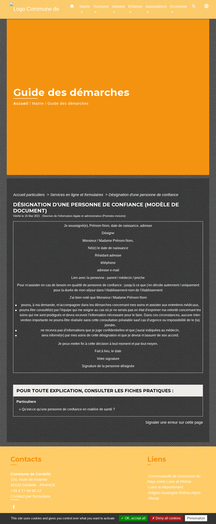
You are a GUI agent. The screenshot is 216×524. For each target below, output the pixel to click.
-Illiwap (153, 498)
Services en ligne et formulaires (77, 195)
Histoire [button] (118, 6)
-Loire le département (165, 487)
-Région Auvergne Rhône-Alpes (174, 493)
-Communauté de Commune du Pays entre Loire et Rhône (173, 479)
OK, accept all (135, 518)
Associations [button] (156, 6)
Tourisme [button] (101, 6)
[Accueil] (36, 9)
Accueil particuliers (29, 195)
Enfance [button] (135, 6)
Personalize (196, 518)
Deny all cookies (168, 518)
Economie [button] (178, 6)
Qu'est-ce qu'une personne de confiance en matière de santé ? (68, 409)
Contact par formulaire (31, 496)
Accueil (20, 103)
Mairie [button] (85, 6)
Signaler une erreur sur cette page (174, 422)
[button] (72, 7)
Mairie (38, 103)
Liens (156, 459)
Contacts (26, 459)
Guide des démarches (68, 103)
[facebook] (16, 507)
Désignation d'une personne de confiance (143, 195)
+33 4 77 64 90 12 (26, 491)
